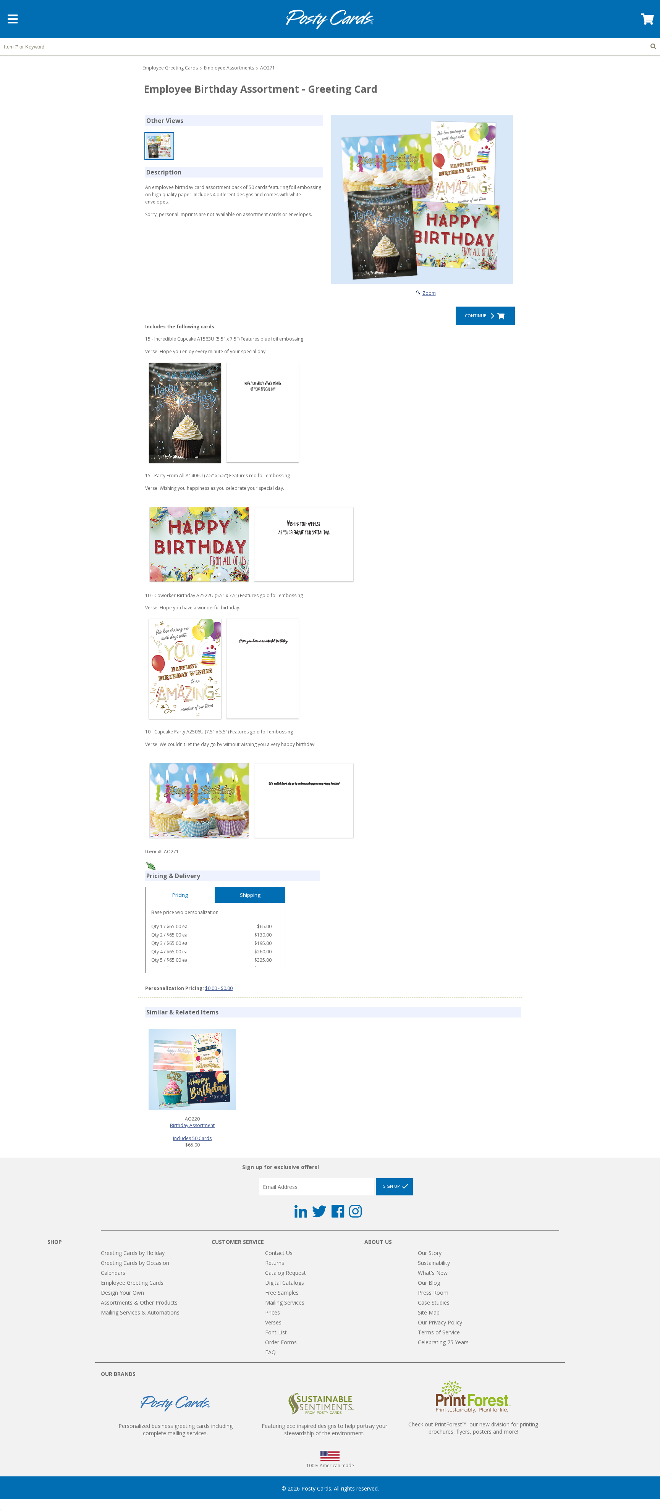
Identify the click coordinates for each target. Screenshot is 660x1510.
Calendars (113, 1272)
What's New (433, 1272)
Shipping (250, 894)
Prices (272, 1312)
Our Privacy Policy (440, 1322)
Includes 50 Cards (192, 1138)
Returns (274, 1262)
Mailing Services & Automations (140, 1312)
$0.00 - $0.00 (219, 988)
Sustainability (434, 1262)
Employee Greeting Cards (170, 68)
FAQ (270, 1352)
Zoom (429, 293)
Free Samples (282, 1292)
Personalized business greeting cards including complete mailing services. (175, 1429)
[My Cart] (646, 21)
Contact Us (279, 1252)
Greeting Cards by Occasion (135, 1262)
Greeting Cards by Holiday (133, 1252)
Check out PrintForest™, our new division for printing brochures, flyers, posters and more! (473, 1428)
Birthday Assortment (192, 1125)
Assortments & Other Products (139, 1302)
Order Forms (281, 1342)
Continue (477, 315)
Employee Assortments (229, 68)
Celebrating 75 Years (443, 1342)
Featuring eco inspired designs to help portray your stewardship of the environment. (324, 1429)
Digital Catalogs (284, 1282)
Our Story (430, 1252)
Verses (273, 1322)
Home (330, 19)
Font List (276, 1332)
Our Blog (429, 1282)
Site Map (429, 1312)
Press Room (433, 1292)
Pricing (180, 894)
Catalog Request (285, 1272)
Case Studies (434, 1302)
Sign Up (392, 1186)
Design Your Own (122, 1292)
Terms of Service (439, 1332)
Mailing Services (284, 1302)
